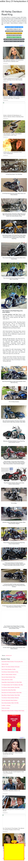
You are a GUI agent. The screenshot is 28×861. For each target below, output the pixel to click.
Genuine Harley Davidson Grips (8, 677)
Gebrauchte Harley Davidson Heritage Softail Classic (13, 710)
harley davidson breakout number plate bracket (14, 41)
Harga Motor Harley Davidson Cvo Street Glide (12, 682)
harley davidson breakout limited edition (14, 31)
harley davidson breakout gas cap (14, 35)
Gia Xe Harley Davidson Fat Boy (8, 669)
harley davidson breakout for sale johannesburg (14, 39)
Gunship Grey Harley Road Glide (9, 690)
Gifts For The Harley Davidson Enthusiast (10, 666)
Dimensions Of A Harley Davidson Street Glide (12, 692)
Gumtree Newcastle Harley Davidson (9, 700)
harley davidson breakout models (14, 37)
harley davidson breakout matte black (14, 33)
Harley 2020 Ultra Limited (7, 679)
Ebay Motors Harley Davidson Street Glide (11, 695)
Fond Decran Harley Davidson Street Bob (10, 687)
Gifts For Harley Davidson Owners (9, 674)
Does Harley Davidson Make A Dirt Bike (10, 703)
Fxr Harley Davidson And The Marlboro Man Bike (12, 684)
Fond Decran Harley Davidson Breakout (10, 697)
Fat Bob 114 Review (6, 705)
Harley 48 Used (5, 664)
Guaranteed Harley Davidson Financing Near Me (12, 661)
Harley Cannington (6, 708)
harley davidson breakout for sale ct (14, 29)
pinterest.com (9, 655)
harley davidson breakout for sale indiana (14, 27)
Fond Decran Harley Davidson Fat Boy (10, 672)
